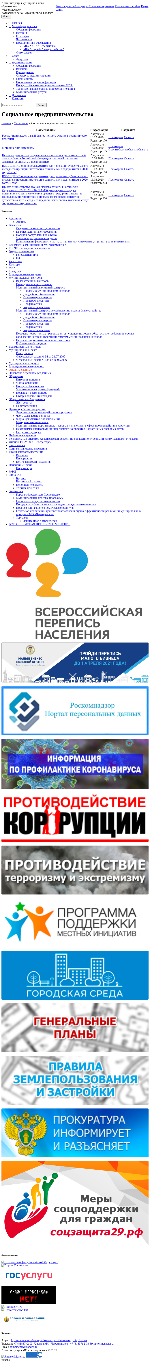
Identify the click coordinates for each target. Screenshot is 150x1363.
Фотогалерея (24, 52)
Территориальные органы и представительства (45, 88)
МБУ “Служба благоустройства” (43, 49)
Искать (41, 105)
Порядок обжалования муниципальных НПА (44, 85)
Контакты (18, 98)
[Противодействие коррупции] (75, 843)
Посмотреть (115, 137)
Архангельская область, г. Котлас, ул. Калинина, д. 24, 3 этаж (49, 1340)
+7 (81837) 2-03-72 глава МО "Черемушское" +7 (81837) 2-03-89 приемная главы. (64, 1343)
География (22, 36)
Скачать (129, 137)
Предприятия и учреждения (33, 42)
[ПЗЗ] (75, 1106)
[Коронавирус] (75, 791)
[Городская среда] (75, 1001)
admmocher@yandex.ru (24, 1346)
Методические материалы (18, 147)
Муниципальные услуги (31, 91)
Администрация (22, 62)
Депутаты (22, 59)
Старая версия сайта (127, 6)
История (21, 32)
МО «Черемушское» (24, 26)
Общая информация (28, 29)
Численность (24, 39)
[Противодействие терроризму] (75, 896)
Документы (19, 95)
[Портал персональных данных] (75, 737)
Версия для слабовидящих (72, 6)
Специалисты (24, 78)
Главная (17, 22)
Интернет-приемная (101, 6)
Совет (15, 55)
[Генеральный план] (75, 1054)
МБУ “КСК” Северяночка (39, 45)
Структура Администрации (33, 75)
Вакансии (22, 68)
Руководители (25, 72)
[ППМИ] (75, 949)
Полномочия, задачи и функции (36, 82)
